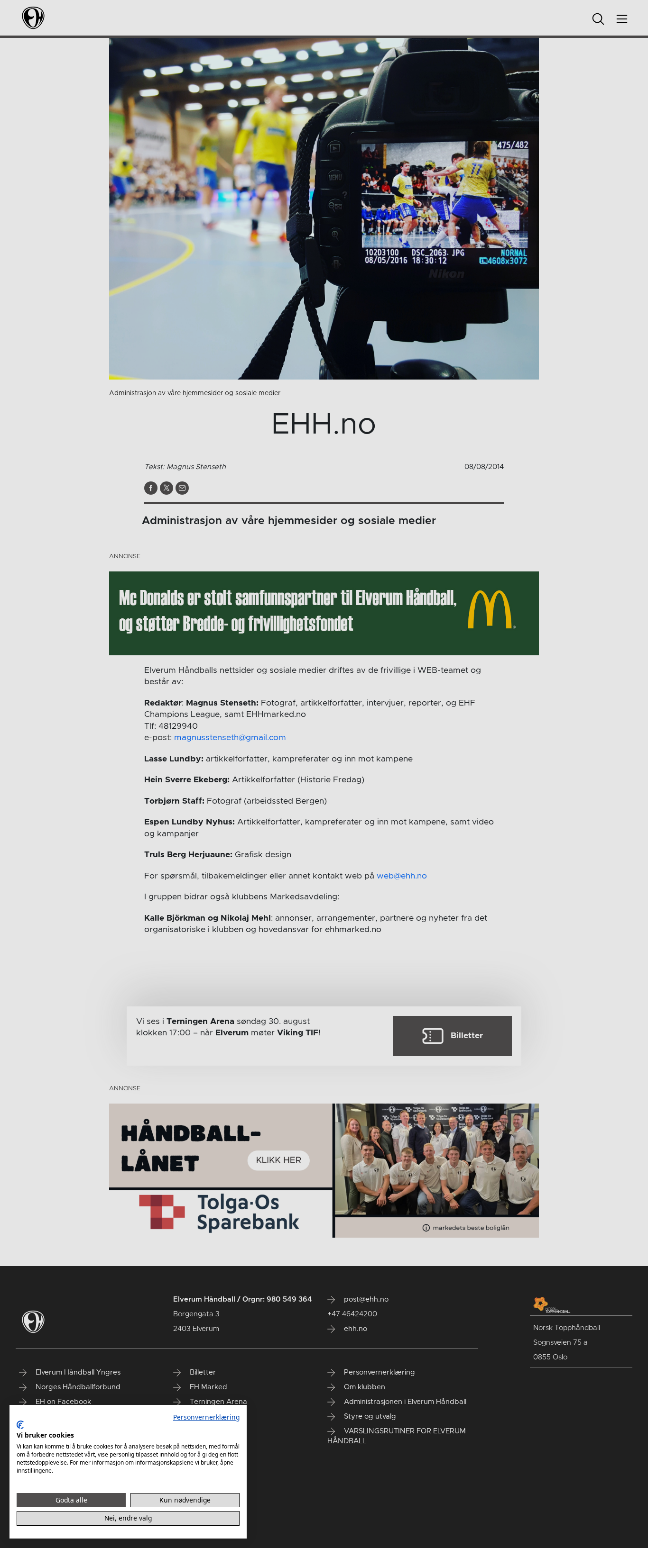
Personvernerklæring (206, 1416)
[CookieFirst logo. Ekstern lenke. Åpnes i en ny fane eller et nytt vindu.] (20, 1425)
